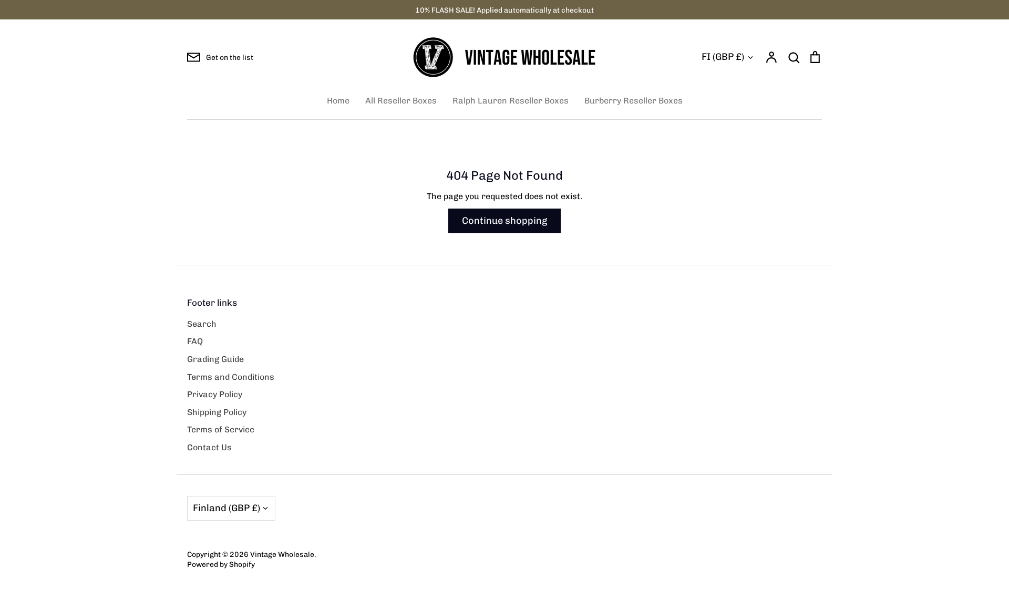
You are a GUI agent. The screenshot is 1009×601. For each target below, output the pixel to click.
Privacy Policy (214, 394)
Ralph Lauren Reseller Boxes (510, 101)
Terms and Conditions (230, 377)
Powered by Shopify (221, 564)
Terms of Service (220, 429)
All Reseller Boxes (401, 101)
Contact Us (209, 447)
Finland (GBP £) (226, 508)
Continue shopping (504, 220)
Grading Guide (215, 359)
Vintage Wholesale (282, 554)
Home (338, 101)
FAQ (195, 341)
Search (202, 324)
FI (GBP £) (723, 57)
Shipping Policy (216, 412)
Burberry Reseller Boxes (633, 101)
